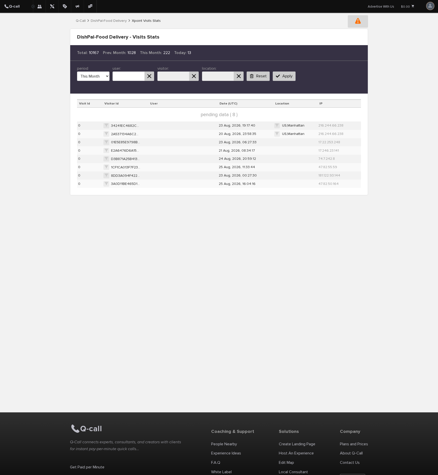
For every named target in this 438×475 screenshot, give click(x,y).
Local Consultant (293, 472)
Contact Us (350, 463)
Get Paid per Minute (87, 467)
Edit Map (286, 463)
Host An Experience (296, 453)
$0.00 (406, 7)
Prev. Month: (114, 52)
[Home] (16, 6)
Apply (287, 76)
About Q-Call (351, 453)
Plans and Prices (354, 444)
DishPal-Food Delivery (109, 21)
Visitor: (163, 68)
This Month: (151, 52)
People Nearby (224, 444)
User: (117, 68)
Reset (261, 76)
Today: (180, 52)
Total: (82, 52)
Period (82, 68)
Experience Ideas (226, 453)
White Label (221, 472)
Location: (209, 68)
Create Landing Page (297, 444)
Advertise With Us (381, 7)
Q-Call (81, 21)
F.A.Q (215, 463)
